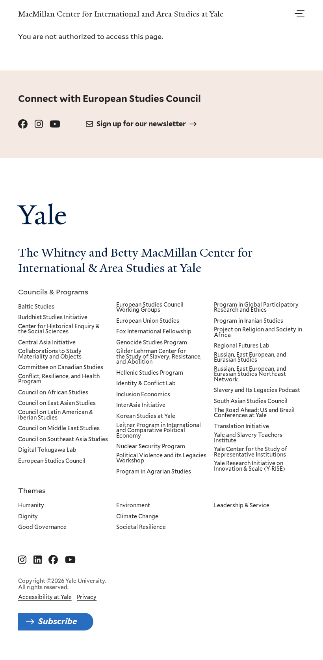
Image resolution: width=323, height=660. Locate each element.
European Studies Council (51, 461)
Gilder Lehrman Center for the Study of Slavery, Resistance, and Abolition (159, 357)
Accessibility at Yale (45, 597)
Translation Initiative (241, 426)
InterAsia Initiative (140, 405)
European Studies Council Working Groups (150, 307)
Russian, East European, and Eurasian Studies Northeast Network (250, 374)
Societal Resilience (141, 527)
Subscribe (57, 621)
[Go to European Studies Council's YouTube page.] (55, 124)
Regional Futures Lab (241, 346)
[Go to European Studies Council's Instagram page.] (39, 124)
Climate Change (137, 516)
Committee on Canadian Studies (60, 367)
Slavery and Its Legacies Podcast (257, 390)
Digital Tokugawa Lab (47, 450)
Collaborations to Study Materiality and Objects (50, 354)
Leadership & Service (241, 505)
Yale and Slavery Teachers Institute (248, 438)
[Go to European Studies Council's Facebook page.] (23, 124)
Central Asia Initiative (47, 343)
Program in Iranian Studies (248, 321)
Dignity (28, 516)
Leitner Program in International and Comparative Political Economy (158, 431)
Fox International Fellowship (153, 332)
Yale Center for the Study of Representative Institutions (250, 452)
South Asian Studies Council (251, 401)
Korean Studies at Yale (145, 416)
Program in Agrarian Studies (153, 472)
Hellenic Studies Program (149, 373)
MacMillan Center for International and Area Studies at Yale (120, 14)
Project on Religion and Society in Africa (258, 332)
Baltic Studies (36, 307)
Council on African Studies (53, 393)
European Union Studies (147, 321)
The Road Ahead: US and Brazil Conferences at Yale (254, 413)
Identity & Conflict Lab (146, 383)
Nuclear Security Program (150, 446)
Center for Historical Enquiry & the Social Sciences (59, 329)
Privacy (87, 597)
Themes (32, 490)
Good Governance (42, 527)
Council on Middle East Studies (59, 428)
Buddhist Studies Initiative (52, 317)
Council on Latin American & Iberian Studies (55, 415)
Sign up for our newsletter (141, 124)
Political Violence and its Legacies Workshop (161, 458)
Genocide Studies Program (151, 343)
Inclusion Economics (143, 394)
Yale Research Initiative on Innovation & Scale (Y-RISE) (249, 466)
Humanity (31, 505)
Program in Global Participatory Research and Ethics (256, 307)
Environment (133, 505)
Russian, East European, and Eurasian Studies (250, 357)
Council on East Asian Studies (57, 403)
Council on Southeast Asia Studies (63, 439)
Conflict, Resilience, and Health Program (59, 379)
